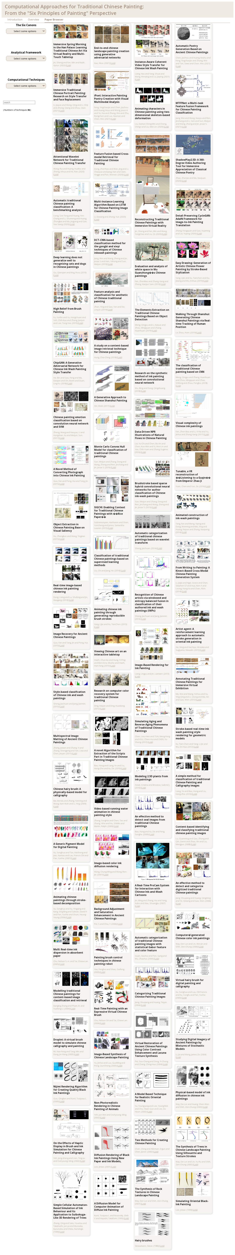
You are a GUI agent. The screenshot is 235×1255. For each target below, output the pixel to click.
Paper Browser (54, 19)
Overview (33, 19)
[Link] (68, 65)
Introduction (14, 19)
